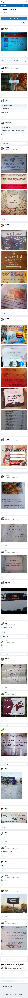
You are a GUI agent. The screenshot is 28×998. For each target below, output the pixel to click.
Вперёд (23, 22)
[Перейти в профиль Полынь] (2, 148)
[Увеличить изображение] (6, 627)
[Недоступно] (14, 41)
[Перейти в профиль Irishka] (2, 29)
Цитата (5, 55)
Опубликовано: (11, 29)
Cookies (20, 994)
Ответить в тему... (8, 973)
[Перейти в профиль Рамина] (2, 659)
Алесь (5, 12)
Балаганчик (9, 13)
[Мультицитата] (2, 55)
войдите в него (4, 968)
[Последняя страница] (26, 23)
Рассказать (7, 980)
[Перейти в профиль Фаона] (2, 101)
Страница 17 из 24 (14, 22)
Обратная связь (13, 994)
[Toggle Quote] (3, 105)
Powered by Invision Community (14, 996)
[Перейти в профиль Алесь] (2, 624)
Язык (7, 994)
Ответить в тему (14, 18)
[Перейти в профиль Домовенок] (2, 68)
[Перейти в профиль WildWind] (2, 583)
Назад (4, 22)
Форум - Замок (7, 2)
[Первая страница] (2, 23)
